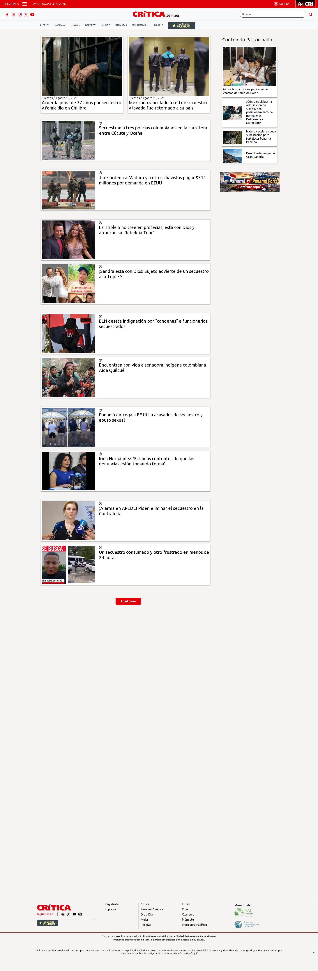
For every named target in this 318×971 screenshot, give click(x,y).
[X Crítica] (26, 14)
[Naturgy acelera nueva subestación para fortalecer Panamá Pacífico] (232, 137)
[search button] (311, 14)
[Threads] (14, 14)
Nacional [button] (60, 25)
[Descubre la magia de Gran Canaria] (232, 155)
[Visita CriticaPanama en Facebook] (57, 914)
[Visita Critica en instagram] (80, 914)
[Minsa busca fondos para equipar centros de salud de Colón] (249, 66)
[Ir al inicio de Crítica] (157, 14)
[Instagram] (20, 14)
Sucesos (45, 25)
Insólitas (121, 25)
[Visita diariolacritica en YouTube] (75, 914)
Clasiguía (188, 914)
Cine (185, 909)
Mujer (144, 919)
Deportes (90, 25)
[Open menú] (24, 4)
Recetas (146, 924)
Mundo (106, 25)
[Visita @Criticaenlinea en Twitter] (63, 914)
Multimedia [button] (139, 25)
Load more (128, 601)
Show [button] (74, 25)
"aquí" (194, 953)
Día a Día (147, 914)
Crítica (145, 904)
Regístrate (112, 904)
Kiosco (186, 904)
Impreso (158, 25)
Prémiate (188, 919)
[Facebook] (7, 14)
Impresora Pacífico (194, 924)
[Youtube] (32, 14)
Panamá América (152, 909)
